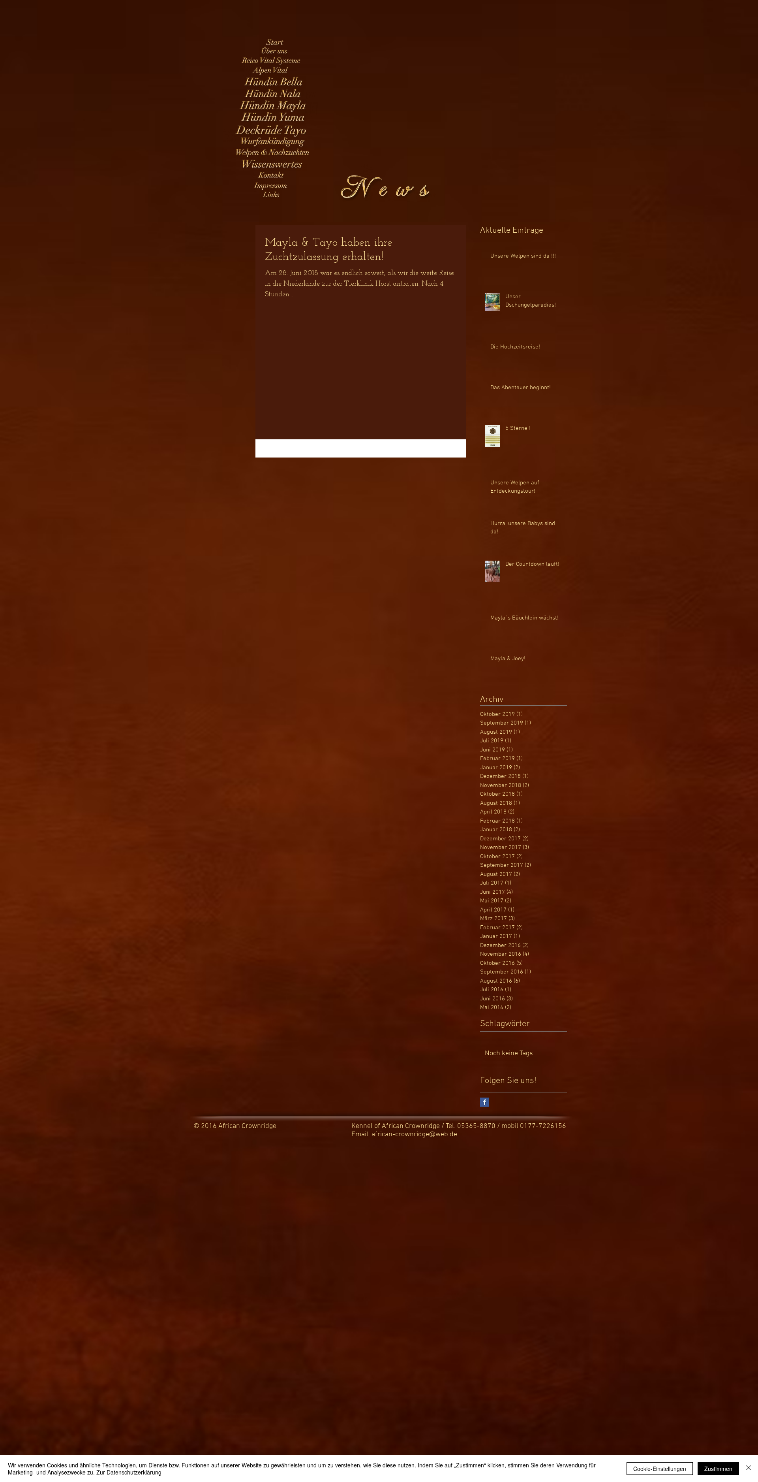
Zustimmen (718, 1469)
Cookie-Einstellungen (659, 1469)
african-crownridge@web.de (414, 1134)
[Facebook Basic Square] (484, 1102)
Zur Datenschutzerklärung (128, 1472)
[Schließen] (748, 1468)
